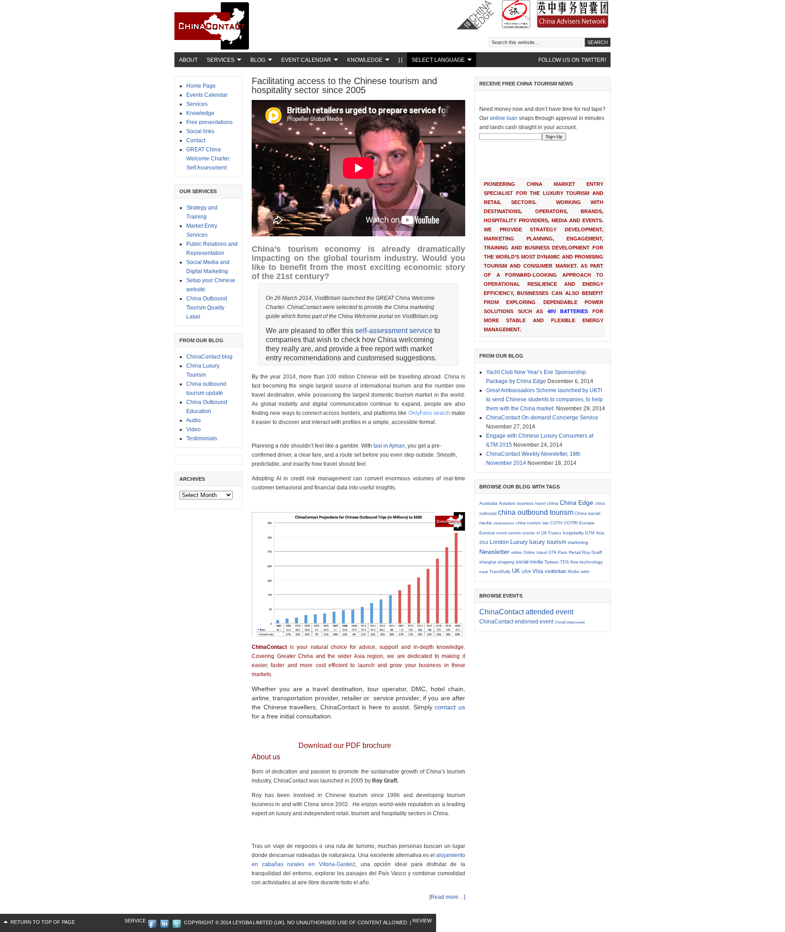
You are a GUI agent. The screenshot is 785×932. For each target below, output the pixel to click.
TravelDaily (500, 571)
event (502, 533)
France (554, 533)
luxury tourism (547, 541)
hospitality (573, 532)
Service (135, 920)
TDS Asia (569, 562)
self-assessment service (393, 330)
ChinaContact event (570, 622)
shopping (505, 562)
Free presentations (209, 122)
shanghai (487, 562)
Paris (562, 552)
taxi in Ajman (389, 446)
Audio (193, 420)
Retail (575, 552)
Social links (200, 131)
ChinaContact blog (209, 357)
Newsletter (494, 551)
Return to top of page (42, 922)
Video (193, 429)
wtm (585, 571)
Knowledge (363, 61)
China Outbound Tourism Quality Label (206, 307)
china (552, 503)
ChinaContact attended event (526, 612)
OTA (552, 552)
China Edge (576, 502)
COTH (556, 523)
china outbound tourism (535, 512)
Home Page (201, 86)
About (188, 60)
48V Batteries (567, 311)
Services (218, 61)
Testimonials (201, 438)
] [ (400, 60)
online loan (503, 118)
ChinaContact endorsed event (516, 621)
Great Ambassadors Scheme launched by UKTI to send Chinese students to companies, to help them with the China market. (544, 399)
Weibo (574, 571)
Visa (537, 571)
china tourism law (532, 523)
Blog (255, 61)
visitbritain (555, 571)
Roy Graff (592, 552)
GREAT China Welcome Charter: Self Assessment (208, 158)
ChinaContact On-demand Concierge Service (542, 417)
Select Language (436, 61)
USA (526, 571)
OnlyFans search (429, 413)
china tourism (503, 523)
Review (422, 920)
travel (483, 572)
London (499, 542)
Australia (488, 503)
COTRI (571, 522)
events (514, 533)
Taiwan (551, 561)
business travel (531, 503)
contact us (450, 707)
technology (591, 561)
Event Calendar (304, 61)
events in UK (534, 533)
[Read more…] (447, 897)
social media (529, 561)
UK (516, 571)
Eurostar (487, 533)
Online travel (535, 552)
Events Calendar (207, 95)
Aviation (507, 503)
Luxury (519, 541)
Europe (587, 522)
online (516, 552)
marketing (578, 542)
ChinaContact (242, 32)
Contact (195, 140)
